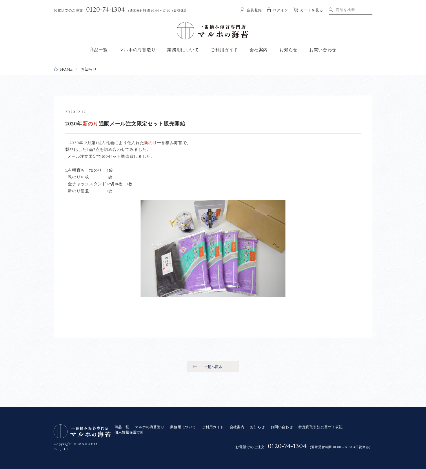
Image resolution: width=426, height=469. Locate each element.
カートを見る (311, 10)
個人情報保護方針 (129, 432)
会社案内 (259, 50)
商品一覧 (99, 50)
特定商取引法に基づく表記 (320, 427)
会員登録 (254, 10)
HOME (66, 69)
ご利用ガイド (224, 50)
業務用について (183, 50)
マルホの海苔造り (137, 50)
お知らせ (288, 50)
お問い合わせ (322, 50)
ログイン (280, 10)
